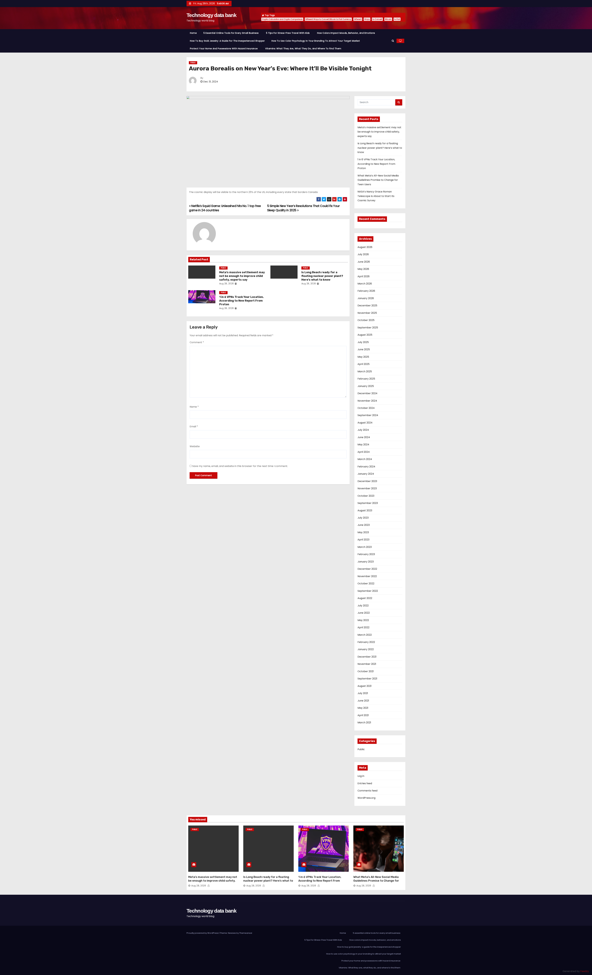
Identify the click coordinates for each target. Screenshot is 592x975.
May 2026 (363, 269)
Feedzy (584, 971)
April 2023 (363, 539)
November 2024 (367, 401)
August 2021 (365, 686)
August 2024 (365, 422)
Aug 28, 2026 (226, 283)
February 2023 (366, 554)
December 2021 (367, 656)
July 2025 (363, 342)
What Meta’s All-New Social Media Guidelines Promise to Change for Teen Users (378, 180)
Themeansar (245, 933)
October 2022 (366, 583)
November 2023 (367, 488)
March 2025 (365, 371)
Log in (361, 776)
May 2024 (363, 444)
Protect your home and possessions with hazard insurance (224, 48)
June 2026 (364, 262)
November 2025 (367, 313)
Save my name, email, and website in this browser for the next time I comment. (240, 466)
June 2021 (363, 700)
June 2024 (364, 437)
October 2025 (366, 320)
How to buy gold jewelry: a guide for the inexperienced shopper (227, 40)
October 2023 (366, 496)
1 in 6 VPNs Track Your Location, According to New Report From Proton (241, 300)
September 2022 (368, 591)
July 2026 (363, 254)
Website (195, 446)
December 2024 (367, 393)
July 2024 (363, 430)
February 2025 (366, 378)
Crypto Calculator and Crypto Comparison (282, 19)
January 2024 (366, 474)
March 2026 (365, 283)
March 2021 (364, 722)
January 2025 (366, 386)
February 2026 (366, 291)
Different (358, 19)
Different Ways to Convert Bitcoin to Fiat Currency (328, 19)
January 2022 (366, 649)
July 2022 (363, 605)
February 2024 (366, 466)
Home (193, 33)
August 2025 (365, 335)
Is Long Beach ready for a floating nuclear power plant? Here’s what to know (322, 276)
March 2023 (365, 547)
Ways (367, 19)
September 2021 (367, 678)
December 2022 (367, 569)
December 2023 (367, 481)
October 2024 (366, 408)
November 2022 (367, 576)
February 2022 (366, 642)
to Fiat (397, 19)
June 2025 (364, 349)
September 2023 (368, 503)
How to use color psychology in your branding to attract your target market (315, 40)
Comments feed (367, 790)
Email (194, 426)
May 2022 (363, 620)
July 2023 (363, 517)
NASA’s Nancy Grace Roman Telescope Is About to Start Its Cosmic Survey (376, 196)
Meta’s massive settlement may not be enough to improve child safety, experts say (242, 276)
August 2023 (365, 510)
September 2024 (368, 415)
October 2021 (366, 671)
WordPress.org (366, 798)
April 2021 (363, 715)
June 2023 (364, 525)
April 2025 (364, 364)
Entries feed (365, 783)
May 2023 (363, 532)
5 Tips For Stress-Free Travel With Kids (288, 33)
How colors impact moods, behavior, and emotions (346, 33)
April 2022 (363, 627)
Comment (197, 342)
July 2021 (363, 693)
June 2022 (364, 613)
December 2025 (367, 305)
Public (193, 62)
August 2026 (365, 247)
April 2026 (364, 276)
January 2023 (366, 561)
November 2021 (367, 664)
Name (194, 407)
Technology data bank (211, 15)
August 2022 (365, 598)
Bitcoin (388, 19)
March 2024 (365, 459)
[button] (393, 41)
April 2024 (364, 452)
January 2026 (366, 298)
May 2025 (363, 357)
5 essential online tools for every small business (231, 33)
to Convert (377, 19)
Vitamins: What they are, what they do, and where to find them (303, 48)
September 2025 (368, 327)
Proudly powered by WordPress (203, 933)
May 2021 (363, 708)
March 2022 (365, 635)
